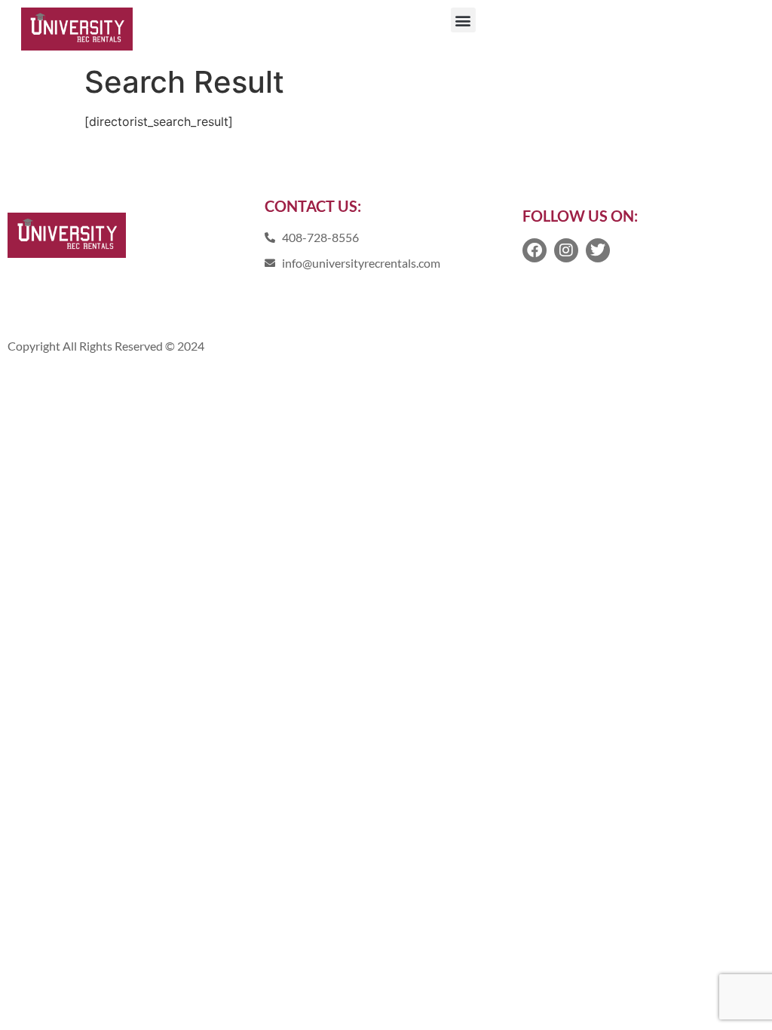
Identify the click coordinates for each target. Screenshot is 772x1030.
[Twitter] (598, 250)
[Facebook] (534, 250)
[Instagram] (566, 250)
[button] (463, 20)
